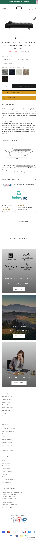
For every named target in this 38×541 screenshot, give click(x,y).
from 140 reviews (5, 211)
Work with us (6, 468)
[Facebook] (2, 508)
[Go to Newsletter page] (28, 8)
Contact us (10, 97)
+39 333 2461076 (13, 498)
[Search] (32, 9)
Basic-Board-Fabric (23, 59)
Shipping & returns (7, 399)
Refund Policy (6, 419)
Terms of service (6, 416)
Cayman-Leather (7, 63)
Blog (3, 437)
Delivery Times (6, 402)
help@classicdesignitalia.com (14, 492)
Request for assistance (8, 480)
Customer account (7, 442)
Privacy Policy (6, 410)
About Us (4, 460)
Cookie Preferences (7, 450)
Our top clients (6, 463)
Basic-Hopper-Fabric (8, 59)
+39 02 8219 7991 (10, 496)
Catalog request (13, 92)
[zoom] (34, 18)
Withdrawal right (7, 482)
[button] (15, 211)
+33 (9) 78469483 (11, 494)
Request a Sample (7, 439)
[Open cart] (35, 9)
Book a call (19, 382)
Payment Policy (6, 405)
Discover (19, 289)
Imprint (4, 413)
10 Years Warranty (7, 396)
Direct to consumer (7, 471)
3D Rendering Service (8, 431)
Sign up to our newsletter (9, 445)
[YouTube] (10, 508)
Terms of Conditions (7, 408)
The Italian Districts (7, 466)
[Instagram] (6, 508)
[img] (6, 209)
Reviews (4, 448)
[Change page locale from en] (37, 2)
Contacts (4, 477)
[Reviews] (19, 195)
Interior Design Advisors (8, 428)
